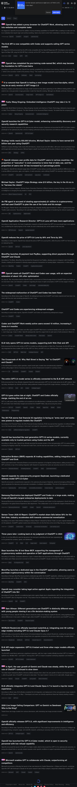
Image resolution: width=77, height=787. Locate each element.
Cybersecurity (12, 488)
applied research (30, 230)
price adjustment (27, 246)
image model (29, 94)
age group (37, 175)
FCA (10, 430)
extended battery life (43, 285)
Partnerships (38, 784)
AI (25, 194)
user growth (33, 678)
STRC (22, 152)
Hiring (68, 784)
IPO (30, 194)
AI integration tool (18, 562)
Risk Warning (59, 784)
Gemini (10, 678)
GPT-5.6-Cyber (29, 133)
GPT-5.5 (27, 640)
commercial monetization (40, 526)
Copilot (30, 772)
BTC (10, 152)
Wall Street (15, 371)
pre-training (38, 75)
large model (34, 543)
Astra (31, 75)
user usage (32, 285)
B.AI (10, 56)
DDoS (58, 407)
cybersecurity (34, 36)
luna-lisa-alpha (19, 94)
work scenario (28, 175)
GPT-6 (17, 75)
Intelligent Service (33, 352)
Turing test (52, 543)
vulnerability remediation (35, 488)
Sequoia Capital (30, 620)
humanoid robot (30, 114)
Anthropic (24, 75)
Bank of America (43, 678)
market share (19, 526)
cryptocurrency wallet (36, 266)
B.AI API (11, 659)
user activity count (54, 526)
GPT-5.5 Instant (20, 659)
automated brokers (51, 468)
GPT (21, 56)
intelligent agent (36, 388)
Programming (15, 410)
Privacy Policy (48, 784)
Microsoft (11, 772)
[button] (75, 3)
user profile (19, 175)
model (27, 388)
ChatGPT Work (19, 335)
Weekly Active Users (31, 335)
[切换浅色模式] (72, 3)
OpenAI (11, 36)
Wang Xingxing (19, 114)
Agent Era (45, 407)
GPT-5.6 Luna (12, 230)
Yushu (10, 114)
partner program (60, 488)
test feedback (49, 94)
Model (52, 407)
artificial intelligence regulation (21, 430)
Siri (16, 601)
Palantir (38, 371)
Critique (37, 772)
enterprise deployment (49, 507)
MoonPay (11, 266)
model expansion (31, 659)
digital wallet (27, 213)
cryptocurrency (17, 213)
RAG (21, 543)
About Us (22, 784)
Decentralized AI (48, 640)
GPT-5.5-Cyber (22, 488)
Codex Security (49, 488)
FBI (9, 213)
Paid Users (42, 335)
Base (10, 562)
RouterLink (11, 640)
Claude (31, 371)
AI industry (28, 526)
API (26, 56)
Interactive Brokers (13, 468)
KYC (25, 582)
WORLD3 (19, 640)
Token (28, 733)
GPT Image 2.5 (39, 94)
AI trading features (25, 468)
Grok (42, 468)
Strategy (16, 152)
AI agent (26, 36)
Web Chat (23, 352)
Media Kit (29, 784)
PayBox (18, 266)
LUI (27, 543)
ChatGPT (18, 36)
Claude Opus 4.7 (36, 640)
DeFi (27, 562)
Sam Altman (12, 620)
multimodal (46, 175)
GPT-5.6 (17, 246)
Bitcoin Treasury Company (15, 194)
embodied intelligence (42, 114)
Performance (5, 410)
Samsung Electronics (14, 507)
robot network (43, 543)
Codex (15, 56)
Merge (38, 407)
